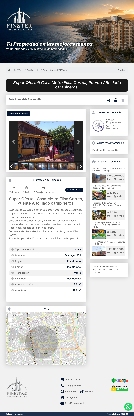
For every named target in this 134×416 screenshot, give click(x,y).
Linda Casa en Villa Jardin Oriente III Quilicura (108, 243)
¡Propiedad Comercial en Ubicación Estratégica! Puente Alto (106, 205)
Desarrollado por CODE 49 (117, 414)
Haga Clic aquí (99, 269)
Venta (21, 70)
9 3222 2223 (72, 379)
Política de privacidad (14, 414)
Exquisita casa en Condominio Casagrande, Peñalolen (106, 186)
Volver (122, 70)
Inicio (13, 70)
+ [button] (10, 315)
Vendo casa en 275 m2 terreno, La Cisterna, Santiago (108, 169)
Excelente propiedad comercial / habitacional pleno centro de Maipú (107, 224)
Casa (45, 70)
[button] (14, 141)
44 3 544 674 (74, 385)
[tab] (18, 113)
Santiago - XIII (33, 70)
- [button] (10, 320)
